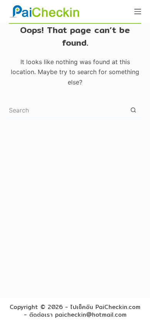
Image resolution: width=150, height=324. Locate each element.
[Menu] (137, 11)
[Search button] (133, 110)
